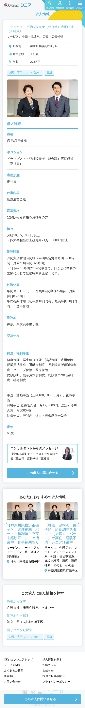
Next (78, 523)
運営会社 (9, 676)
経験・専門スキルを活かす (24, 72)
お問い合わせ (12, 681)
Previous (7, 523)
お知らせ (48, 670)
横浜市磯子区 (33, 622)
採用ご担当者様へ (53, 676)
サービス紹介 (12, 665)
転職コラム (49, 665)
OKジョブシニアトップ (18, 659)
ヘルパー (48, 607)
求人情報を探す (52, 659)
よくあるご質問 (13, 670)
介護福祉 (13, 607)
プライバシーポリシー (56, 681)
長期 (49, 72)
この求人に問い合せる (42, 472)
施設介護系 (31, 607)
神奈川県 (13, 622)
